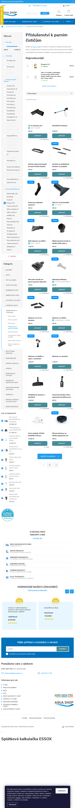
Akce (9, 64)
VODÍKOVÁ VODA (12, 305)
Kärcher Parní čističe (13, 167)
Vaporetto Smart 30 (13, 139)
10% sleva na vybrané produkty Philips (12, 1)
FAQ (4, 693)
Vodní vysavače (12, 332)
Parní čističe (11, 316)
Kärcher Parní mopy (13, 170)
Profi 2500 (11, 95)
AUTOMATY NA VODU (13, 300)
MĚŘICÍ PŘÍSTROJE (12, 407)
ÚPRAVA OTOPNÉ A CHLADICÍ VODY (12, 401)
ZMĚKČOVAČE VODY (12, 295)
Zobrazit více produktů (49, 86)
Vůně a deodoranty (13, 237)
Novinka (10, 67)
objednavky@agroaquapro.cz (13, 673)
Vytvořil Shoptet (69, 727)
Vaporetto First (12, 164)
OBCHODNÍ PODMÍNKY (10, 702)
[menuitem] (10, 22)
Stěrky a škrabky (12, 209)
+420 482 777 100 (46, 673)
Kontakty (24, 718)
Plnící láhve (11, 228)
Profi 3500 (11, 98)
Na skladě (11, 60)
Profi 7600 (11, 108)
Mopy (9, 218)
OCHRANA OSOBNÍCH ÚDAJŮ (10, 705)
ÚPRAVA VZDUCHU (12, 363)
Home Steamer (12, 89)
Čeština (67, 6)
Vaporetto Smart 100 (13, 131)
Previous (67, 591)
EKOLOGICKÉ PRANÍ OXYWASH (12, 388)
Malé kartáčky (12, 194)
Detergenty (11, 247)
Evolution (10, 92)
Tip (8, 70)
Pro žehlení (11, 231)
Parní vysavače (12, 320)
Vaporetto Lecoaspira (13, 153)
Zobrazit (37, 136)
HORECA (9, 368)
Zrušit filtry (13, 256)
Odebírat (62, 649)
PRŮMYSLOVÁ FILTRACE (10, 374)
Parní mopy (11, 323)
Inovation (10, 86)
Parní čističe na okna (14, 340)
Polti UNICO (11, 161)
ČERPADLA (9, 395)
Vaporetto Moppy (12, 158)
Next (72, 591)
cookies (18, 798)
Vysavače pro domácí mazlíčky (14, 336)
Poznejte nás (37, 538)
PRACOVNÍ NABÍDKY (10, 688)
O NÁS (3, 6)
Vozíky (9, 225)
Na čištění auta (12, 234)
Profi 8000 (10, 111)
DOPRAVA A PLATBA (10, 699)
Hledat (44, 13)
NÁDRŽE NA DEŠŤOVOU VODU (12, 381)
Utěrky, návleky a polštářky (12, 213)
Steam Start (11, 120)
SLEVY (8, 275)
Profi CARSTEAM (12, 179)
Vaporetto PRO (12, 136)
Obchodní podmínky (35, 718)
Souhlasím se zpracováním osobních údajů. (22, 654)
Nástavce (10, 203)
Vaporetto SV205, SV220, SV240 (12, 146)
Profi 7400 (10, 105)
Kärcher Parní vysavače (13, 174)
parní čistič (37, 47)
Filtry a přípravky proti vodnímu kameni (13, 242)
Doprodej (10, 73)
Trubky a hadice (12, 206)
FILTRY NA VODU (11, 285)
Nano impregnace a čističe (14, 345)
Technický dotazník (49, 718)
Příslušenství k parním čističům (13, 327)
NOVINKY (9, 270)
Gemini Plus (11, 182)
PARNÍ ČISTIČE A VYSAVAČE (11, 311)
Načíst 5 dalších (48, 456)
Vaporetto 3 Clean (12, 142)
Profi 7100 (10, 101)
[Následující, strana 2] (49, 465)
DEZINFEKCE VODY (12, 290)
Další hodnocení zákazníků (37, 590)
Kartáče (10, 197)
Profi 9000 (10, 114)
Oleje (9, 250)
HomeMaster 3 (12, 117)
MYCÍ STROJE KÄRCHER (10, 352)
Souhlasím (61, 791)
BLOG (5, 690)
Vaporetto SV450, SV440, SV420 (12, 124)
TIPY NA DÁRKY (11, 280)
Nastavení (12, 805)
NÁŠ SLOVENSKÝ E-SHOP (11, 709)
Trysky (9, 200)
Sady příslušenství (13, 222)
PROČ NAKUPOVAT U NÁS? (12, 696)
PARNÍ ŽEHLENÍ (11, 358)
